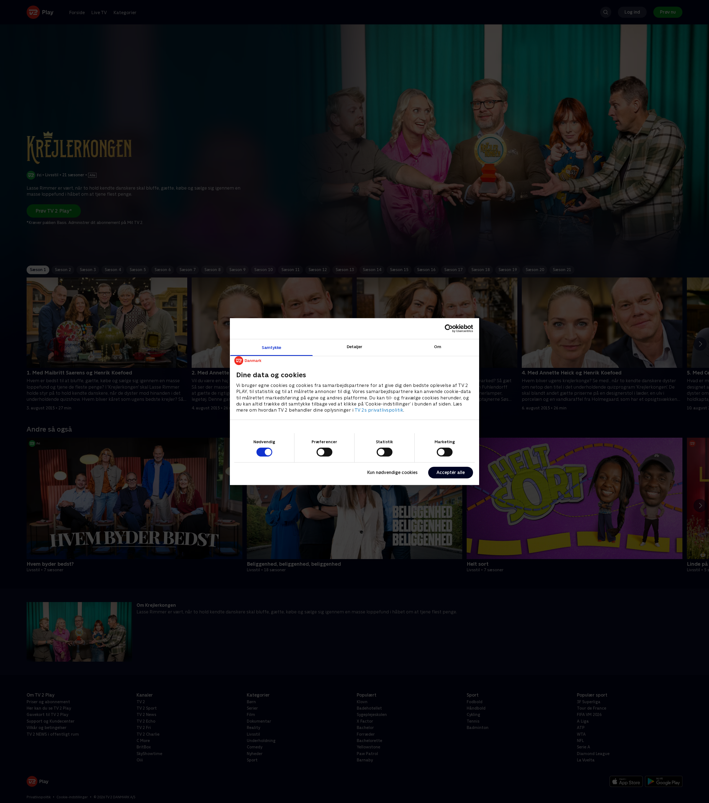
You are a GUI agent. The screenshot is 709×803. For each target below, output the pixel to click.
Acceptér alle (450, 472)
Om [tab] (437, 346)
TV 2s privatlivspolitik (379, 410)
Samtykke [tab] (271, 347)
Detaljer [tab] (355, 346)
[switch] (324, 452)
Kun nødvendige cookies (392, 472)
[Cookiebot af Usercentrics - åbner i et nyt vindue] (449, 328)
